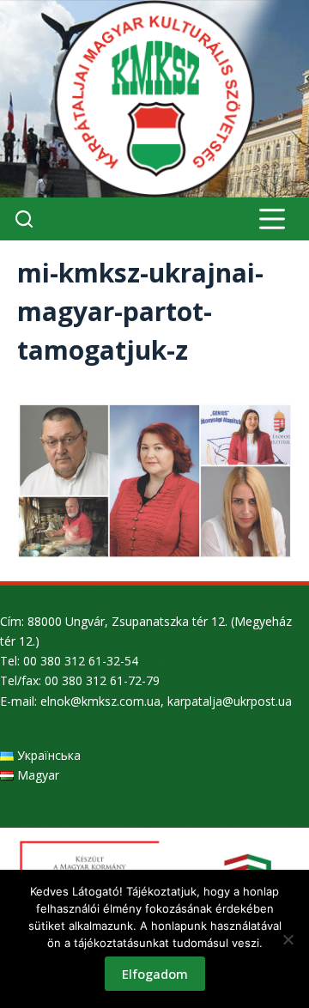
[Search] (24, 219)
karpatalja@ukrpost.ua (229, 701)
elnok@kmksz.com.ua (100, 701)
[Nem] (287, 939)
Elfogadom (155, 973)
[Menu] (272, 218)
